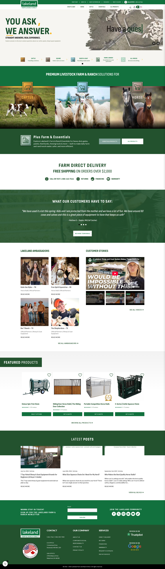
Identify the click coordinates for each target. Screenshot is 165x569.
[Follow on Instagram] (123, 514)
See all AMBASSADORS (67, 343)
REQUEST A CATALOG (106, 551)
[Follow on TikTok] (138, 514)
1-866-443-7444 (135, 2)
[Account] (134, 7)
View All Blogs (135, 492)
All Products (114, 7)
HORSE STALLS (126, 125)
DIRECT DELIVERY (105, 537)
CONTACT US (77, 546)
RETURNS (102, 540)
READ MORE (25, 294)
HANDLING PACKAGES (16, 125)
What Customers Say (94, 2)
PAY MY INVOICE (104, 554)
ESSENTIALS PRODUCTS (109, 141)
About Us (83, 2)
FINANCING (103, 544)
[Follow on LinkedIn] (128, 514)
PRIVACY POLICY (78, 550)
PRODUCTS (38, 125)
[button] (80, 63)
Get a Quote (67, 414)
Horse (82, 7)
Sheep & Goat (71, 7)
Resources (106, 2)
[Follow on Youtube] (133, 514)
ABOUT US (76, 537)
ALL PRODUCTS (132, 141)
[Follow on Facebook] (114, 514)
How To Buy (75, 2)
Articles (32, 471)
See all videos (136, 310)
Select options (36, 414)
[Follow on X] (119, 514)
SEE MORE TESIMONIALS (82, 233)
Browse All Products (81, 423)
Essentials (102, 7)
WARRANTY (103, 547)
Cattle (91, 7)
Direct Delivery (117, 2)
